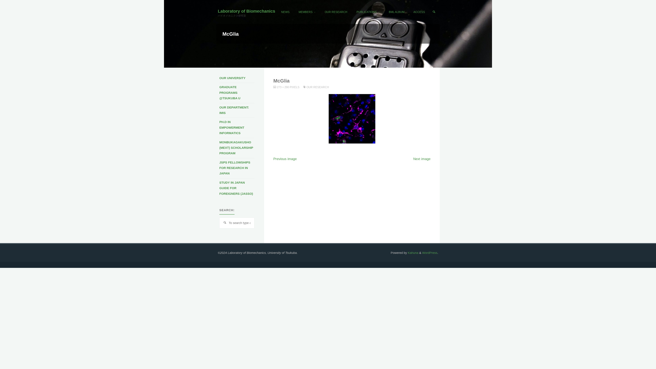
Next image (421, 159)
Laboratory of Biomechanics (246, 11)
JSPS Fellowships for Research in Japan (234, 168)
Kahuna (412, 253)
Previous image (285, 159)
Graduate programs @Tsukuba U (229, 92)
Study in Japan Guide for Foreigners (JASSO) (236, 188)
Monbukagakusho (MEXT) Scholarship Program (236, 148)
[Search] (434, 12)
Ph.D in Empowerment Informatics (231, 127)
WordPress (429, 253)
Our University (232, 78)
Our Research (317, 87)
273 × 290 (283, 87)
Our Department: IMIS (234, 110)
